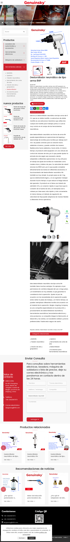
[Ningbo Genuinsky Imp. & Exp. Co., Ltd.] (35, 1)
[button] (3, 447)
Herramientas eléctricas (10, 53)
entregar (35, 419)
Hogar (6, 23)
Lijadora (9, 76)
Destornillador (41, 23)
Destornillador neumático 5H (32, 455)
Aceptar (31, 538)
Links (65, 537)
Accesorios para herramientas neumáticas (12, 94)
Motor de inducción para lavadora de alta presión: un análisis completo (34, 497)
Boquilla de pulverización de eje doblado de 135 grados (19, 137)
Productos (13, 23)
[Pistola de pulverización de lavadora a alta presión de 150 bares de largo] (8, 117)
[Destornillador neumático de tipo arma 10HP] (12, 441)
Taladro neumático (13, 78)
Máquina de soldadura (13, 60)
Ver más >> (8, 460)
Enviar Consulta (38, 104)
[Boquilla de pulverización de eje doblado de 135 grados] (8, 136)
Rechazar (22, 538)
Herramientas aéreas (26, 23)
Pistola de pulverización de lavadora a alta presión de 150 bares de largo (20, 118)
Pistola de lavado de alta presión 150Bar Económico (20, 108)
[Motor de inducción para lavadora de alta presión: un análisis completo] (35, 482)
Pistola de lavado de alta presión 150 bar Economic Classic (20, 127)
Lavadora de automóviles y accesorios (10, 46)
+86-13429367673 (11, 400)
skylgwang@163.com (12, 408)
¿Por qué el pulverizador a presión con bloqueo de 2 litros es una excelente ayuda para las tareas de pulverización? (11, 497)
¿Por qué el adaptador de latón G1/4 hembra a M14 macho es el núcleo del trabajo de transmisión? (58, 497)
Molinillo (9, 73)
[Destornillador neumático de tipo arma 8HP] (37, 70)
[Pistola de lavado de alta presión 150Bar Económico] (8, 107)
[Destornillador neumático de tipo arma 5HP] (58, 441)
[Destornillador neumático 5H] (35, 441)
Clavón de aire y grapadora (12, 86)
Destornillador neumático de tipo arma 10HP (11, 455)
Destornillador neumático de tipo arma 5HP (57, 455)
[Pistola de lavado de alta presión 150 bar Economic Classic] (8, 126)
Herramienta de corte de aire (14, 81)
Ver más (8, 146)
